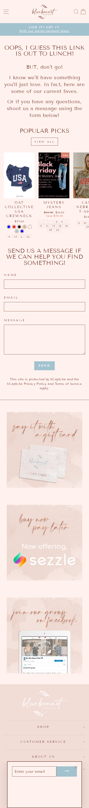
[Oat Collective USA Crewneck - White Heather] (29, 227)
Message (14, 320)
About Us (43, 757)
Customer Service (43, 742)
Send (45, 365)
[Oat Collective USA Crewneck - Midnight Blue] (8, 227)
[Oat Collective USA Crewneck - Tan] (24, 227)
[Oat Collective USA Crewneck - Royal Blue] (22, 231)
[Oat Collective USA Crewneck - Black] (19, 227)
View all (44, 141)
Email (11, 297)
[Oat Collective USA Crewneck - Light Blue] (16, 231)
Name (10, 275)
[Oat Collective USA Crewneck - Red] (14, 227)
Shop (43, 727)
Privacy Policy (35, 384)
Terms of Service (68, 384)
